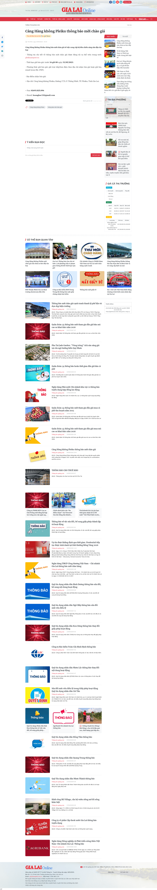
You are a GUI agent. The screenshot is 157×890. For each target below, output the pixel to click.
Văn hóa (109, 19)
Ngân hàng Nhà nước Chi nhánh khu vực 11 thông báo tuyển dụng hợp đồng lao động (76, 388)
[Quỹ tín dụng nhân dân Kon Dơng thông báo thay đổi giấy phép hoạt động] (37, 633)
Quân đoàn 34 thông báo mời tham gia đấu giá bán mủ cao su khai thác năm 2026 (76, 325)
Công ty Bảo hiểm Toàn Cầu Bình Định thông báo (74, 647)
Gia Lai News (143, 19)
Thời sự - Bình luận (58, 19)
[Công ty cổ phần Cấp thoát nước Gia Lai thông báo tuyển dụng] (37, 827)
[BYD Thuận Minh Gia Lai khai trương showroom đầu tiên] (37, 279)
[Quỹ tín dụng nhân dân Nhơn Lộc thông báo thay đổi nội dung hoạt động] (37, 674)
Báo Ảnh (37, 2)
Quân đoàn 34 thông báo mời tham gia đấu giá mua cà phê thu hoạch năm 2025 (76, 409)
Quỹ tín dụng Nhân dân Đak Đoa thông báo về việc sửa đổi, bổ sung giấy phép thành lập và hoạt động (37, 728)
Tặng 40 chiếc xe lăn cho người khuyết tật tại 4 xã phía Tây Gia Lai (118, 113)
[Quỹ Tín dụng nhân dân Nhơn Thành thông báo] (37, 785)
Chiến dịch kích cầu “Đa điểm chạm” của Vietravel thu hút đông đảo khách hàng (62, 513)
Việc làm (129, 25)
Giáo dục (77, 19)
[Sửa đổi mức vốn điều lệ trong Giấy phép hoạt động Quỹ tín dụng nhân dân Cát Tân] (37, 695)
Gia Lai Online (39, 867)
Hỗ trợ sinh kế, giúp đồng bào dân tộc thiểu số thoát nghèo (124, 143)
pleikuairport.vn (32, 57)
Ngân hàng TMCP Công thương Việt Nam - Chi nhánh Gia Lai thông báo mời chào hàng (76, 564)
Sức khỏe (84, 19)
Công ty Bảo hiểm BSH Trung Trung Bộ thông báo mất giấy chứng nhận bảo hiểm (63, 292)
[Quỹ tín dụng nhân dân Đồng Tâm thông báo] (37, 744)
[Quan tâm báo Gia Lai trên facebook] (110, 2)
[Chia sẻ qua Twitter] (2, 46)
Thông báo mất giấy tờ (88, 290)
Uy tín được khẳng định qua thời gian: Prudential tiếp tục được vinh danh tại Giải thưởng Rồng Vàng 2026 (76, 543)
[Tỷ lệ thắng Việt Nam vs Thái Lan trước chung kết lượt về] (109, 53)
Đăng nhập (127, 2)
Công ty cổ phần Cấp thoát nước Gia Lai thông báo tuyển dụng (74, 821)
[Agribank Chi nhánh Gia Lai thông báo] (63, 716)
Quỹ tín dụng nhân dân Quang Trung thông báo (73, 758)
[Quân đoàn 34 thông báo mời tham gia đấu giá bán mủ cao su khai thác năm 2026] (37, 331)
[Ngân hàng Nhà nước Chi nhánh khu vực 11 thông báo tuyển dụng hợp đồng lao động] (37, 394)
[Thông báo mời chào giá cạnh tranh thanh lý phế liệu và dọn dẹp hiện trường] (37, 310)
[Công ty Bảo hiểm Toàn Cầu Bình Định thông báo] (37, 653)
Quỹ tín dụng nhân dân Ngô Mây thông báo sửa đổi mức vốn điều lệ (75, 606)
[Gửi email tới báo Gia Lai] (121, 2)
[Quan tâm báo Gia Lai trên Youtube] (117, 2)
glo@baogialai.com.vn (36, 876)
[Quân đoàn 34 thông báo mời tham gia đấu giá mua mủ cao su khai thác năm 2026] (37, 435)
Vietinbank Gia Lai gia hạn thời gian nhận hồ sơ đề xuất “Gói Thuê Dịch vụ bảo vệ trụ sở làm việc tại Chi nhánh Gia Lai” (89, 513)
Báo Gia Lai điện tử (79, 10)
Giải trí (116, 19)
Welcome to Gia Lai (66, 2)
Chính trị (47, 19)
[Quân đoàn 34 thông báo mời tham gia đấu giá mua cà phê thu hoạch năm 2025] (37, 415)
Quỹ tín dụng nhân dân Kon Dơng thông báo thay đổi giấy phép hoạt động (76, 627)
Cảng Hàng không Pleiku (37, 107)
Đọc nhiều (111, 36)
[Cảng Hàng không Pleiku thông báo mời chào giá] (37, 456)
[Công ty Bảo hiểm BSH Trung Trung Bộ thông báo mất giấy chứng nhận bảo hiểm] (65, 279)
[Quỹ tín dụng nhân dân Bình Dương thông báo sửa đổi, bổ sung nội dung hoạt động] (37, 591)
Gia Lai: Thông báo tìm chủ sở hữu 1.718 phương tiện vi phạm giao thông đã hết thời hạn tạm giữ (64, 264)
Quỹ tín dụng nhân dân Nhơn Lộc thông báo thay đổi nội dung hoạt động (75, 669)
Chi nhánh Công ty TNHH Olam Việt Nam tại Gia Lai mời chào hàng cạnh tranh (91, 263)
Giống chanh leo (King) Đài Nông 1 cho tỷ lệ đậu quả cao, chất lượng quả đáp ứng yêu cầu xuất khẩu (89, 728)
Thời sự (32, 19)
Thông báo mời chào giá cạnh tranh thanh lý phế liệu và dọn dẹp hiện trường (77, 304)
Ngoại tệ (109, 202)
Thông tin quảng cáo (32, 25)
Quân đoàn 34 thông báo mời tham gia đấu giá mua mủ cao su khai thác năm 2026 (76, 430)
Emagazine (79, 2)
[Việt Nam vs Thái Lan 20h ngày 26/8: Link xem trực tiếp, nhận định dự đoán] (109, 74)
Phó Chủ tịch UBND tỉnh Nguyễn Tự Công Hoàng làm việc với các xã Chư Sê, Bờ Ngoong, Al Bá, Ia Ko (118, 128)
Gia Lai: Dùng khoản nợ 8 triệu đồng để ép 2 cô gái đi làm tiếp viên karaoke (124, 64)
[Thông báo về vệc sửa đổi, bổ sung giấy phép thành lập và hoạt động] (37, 528)
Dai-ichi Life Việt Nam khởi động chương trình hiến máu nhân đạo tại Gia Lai (119, 292)
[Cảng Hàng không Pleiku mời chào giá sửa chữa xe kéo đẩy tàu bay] (109, 43)
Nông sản (109, 187)
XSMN (128, 308)
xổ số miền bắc (110, 308)
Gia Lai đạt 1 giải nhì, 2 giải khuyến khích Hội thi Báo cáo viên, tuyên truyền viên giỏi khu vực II (118, 169)
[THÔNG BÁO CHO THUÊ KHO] (37, 477)
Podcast (54, 2)
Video (29, 2)
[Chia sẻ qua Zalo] (2, 42)
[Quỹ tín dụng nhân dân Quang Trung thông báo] (37, 765)
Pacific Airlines (109, 304)
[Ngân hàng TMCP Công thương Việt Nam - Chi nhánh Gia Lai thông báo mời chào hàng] (37, 570)
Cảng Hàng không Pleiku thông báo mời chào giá (74, 449)
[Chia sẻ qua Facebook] (2, 37)
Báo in (46, 2)
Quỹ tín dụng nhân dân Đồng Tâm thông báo (72, 737)
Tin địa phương (116, 99)
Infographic (90, 2)
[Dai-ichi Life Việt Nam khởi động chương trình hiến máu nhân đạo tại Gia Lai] (119, 279)
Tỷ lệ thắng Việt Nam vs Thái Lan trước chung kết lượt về (124, 54)
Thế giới (39, 19)
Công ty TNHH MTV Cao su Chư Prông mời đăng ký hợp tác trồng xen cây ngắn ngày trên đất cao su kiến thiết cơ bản (37, 513)
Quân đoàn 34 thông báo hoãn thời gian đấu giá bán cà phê (76, 367)
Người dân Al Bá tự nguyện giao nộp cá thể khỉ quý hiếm (124, 155)
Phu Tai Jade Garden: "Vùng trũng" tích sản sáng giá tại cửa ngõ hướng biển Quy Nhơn (75, 346)
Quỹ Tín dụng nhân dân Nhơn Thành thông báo (73, 779)
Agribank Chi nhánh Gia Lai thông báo (63, 727)
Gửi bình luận (96, 155)
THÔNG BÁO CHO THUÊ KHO (65, 470)
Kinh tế (69, 19)
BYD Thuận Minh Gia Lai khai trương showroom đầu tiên (36, 291)
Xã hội (123, 19)
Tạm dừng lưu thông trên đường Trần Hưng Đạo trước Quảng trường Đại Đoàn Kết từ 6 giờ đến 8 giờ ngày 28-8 (118, 87)
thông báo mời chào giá (55, 107)
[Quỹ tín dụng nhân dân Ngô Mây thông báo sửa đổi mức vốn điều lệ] (37, 612)
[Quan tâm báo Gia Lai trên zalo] (114, 2)
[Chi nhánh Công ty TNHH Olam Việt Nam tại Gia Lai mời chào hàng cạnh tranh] (92, 251)
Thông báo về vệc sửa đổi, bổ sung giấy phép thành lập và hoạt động (76, 522)
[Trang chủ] (27, 19)
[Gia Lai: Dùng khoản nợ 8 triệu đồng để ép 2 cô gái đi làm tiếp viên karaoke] (109, 63)
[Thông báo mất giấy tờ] (92, 279)
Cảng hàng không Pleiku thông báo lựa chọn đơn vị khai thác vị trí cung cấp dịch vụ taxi (118, 263)
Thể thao (130, 19)
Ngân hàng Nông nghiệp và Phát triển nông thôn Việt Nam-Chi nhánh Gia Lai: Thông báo (76, 842)
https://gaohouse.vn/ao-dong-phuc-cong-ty (118, 311)
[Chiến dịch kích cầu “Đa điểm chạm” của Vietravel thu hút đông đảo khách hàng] (63, 500)
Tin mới (125, 36)
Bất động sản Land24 (120, 308)
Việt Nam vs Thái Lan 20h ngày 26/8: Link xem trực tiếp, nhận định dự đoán (124, 74)
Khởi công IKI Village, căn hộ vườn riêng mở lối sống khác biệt (75, 800)
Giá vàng (109, 217)
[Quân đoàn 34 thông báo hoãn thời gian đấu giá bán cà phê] (37, 373)
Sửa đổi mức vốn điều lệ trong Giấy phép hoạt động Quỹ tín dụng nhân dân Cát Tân (75, 689)
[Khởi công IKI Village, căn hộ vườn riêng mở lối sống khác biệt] (37, 806)
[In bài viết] (2, 55)
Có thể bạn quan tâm (40, 239)
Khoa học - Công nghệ (97, 19)
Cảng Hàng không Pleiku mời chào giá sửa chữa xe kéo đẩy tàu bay (124, 44)
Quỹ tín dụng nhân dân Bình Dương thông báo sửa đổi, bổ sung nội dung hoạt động (76, 585)
